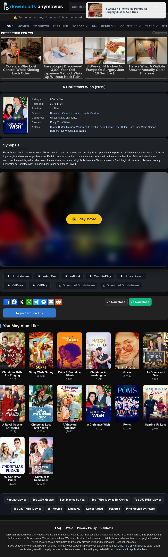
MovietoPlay (102, 276)
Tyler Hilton (121, 127)
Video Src (49, 276)
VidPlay (42, 285)
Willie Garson (148, 127)
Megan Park (83, 127)
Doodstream (20, 276)
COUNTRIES (129, 26)
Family (85, 113)
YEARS (149, 26)
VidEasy (17, 285)
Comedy (67, 113)
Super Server (134, 276)
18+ (94, 26)
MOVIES (23, 26)
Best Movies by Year (72, 499)
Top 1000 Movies (43, 499)
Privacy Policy (87, 528)
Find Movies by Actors (140, 508)
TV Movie (95, 113)
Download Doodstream (79, 285)
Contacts (106, 528)
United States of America (63, 117)
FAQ (58, 528)
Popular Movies (16, 499)
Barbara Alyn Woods (61, 130)
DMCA (69, 528)
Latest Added (94, 508)
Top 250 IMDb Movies (147, 499)
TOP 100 (78, 26)
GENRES (107, 26)
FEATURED (60, 26)
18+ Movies (55, 508)
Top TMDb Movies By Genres (110, 499)
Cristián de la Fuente (102, 127)
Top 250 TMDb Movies (27, 508)
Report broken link (29, 313)
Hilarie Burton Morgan (62, 127)
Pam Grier (134, 127)
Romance (55, 113)
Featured (114, 508)
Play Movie (87, 219)
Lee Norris (80, 130)
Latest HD (74, 508)
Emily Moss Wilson (60, 122)
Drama (76, 113)
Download (118, 302)
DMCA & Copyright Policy (132, 545)
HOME (9, 26)
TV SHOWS (41, 26)
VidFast (74, 276)
